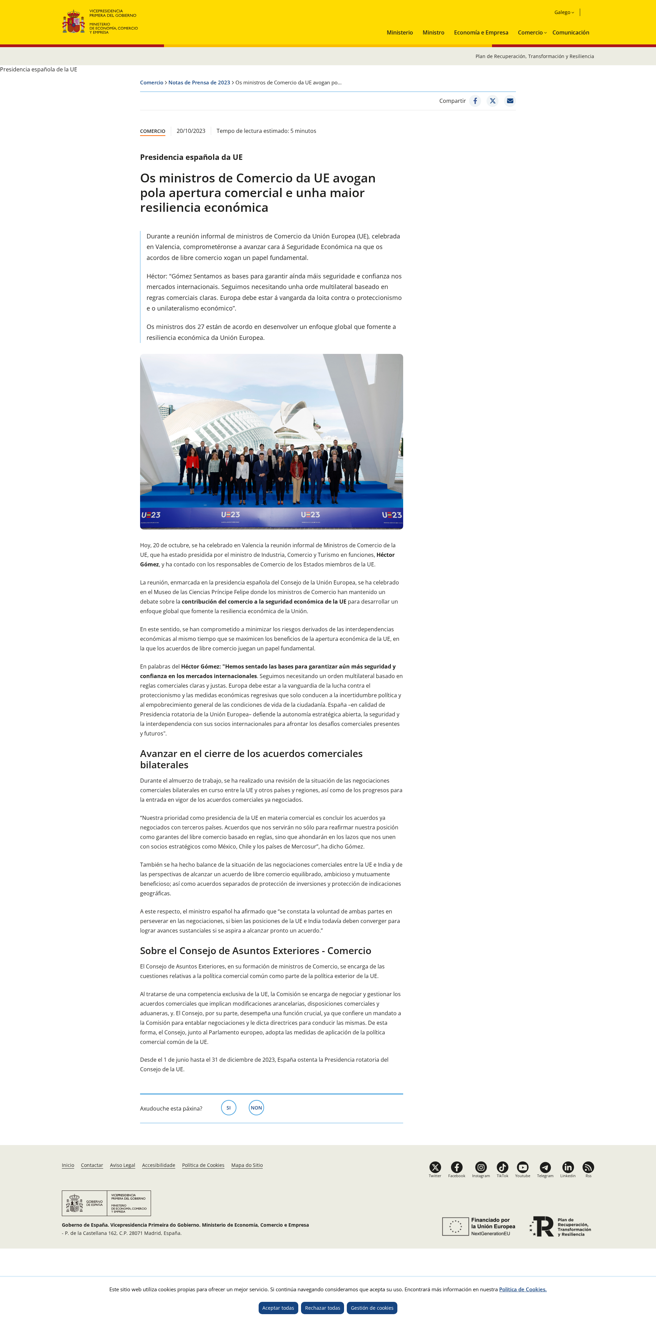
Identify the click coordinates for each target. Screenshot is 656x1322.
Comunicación (570, 32)
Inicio (68, 1165)
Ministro (434, 32)
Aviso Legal (122, 1165)
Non (257, 1107)
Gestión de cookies (372, 1308)
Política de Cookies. (523, 1289)
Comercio (530, 32)
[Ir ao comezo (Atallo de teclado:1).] (100, 20)
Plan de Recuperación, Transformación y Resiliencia (535, 56)
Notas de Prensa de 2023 (199, 82)
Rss (588, 1175)
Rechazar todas (322, 1308)
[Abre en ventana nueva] (477, 1226)
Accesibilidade (158, 1165)
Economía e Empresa (481, 32)
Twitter (435, 1175)
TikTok (502, 1175)
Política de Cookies (203, 1165)
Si (231, 1107)
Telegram (545, 1175)
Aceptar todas (278, 1308)
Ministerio (400, 32)
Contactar (92, 1165)
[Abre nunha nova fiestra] (475, 101)
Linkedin (568, 1175)
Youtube (522, 1175)
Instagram (481, 1175)
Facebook (456, 1175)
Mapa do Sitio (247, 1165)
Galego (562, 12)
